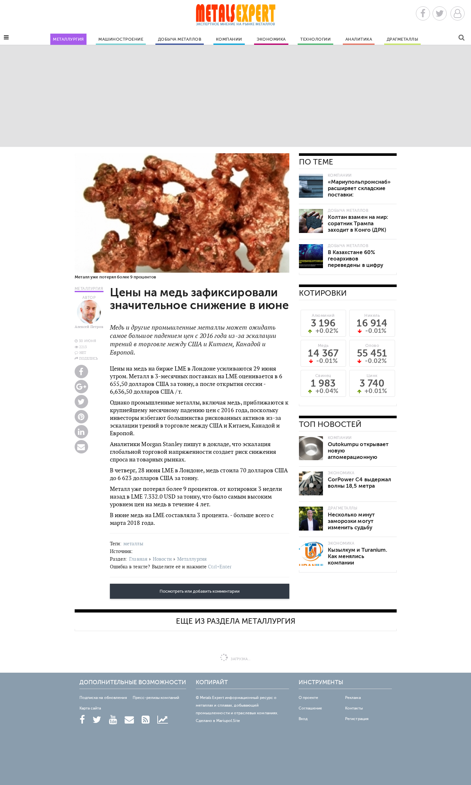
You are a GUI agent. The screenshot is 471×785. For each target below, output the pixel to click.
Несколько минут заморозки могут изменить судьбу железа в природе (352, 524)
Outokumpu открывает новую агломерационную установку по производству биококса (360, 457)
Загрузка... (240, 659)
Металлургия (68, 39)
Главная (138, 559)
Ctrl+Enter (220, 567)
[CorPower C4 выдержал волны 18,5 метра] (311, 483)
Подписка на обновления (103, 697)
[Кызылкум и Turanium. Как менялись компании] (311, 554)
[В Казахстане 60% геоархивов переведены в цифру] (311, 256)
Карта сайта (90, 708)
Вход (303, 719)
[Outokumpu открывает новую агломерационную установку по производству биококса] (311, 448)
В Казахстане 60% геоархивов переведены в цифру (356, 258)
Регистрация (356, 719)
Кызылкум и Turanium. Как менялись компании (357, 556)
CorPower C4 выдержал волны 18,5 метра (360, 483)
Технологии (315, 39)
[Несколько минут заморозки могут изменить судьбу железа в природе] (311, 519)
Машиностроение (120, 39)
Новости (162, 559)
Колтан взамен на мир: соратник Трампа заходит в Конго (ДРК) (358, 223)
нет (82, 352)
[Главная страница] (235, 16)
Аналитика (358, 39)
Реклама (353, 697)
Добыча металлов (180, 39)
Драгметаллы (402, 39)
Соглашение (310, 708)
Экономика (271, 39)
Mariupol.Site (228, 720)
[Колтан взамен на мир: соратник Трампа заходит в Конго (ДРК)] (311, 221)
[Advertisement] (235, 95)
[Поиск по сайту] (462, 38)
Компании (229, 39)
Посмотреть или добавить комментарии (200, 591)
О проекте (308, 697)
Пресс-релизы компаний (156, 697)
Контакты (354, 708)
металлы (133, 544)
